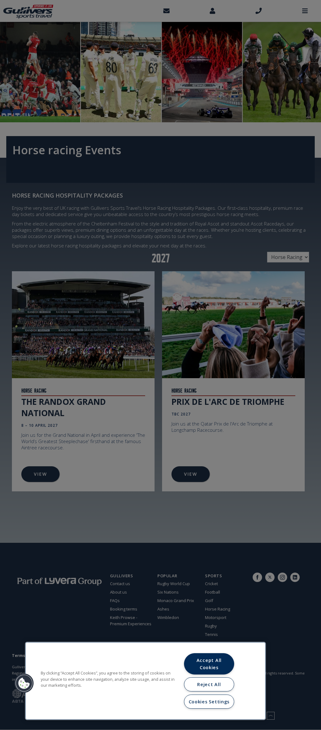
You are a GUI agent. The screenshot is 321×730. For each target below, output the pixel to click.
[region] (145, 681)
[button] (24, 683)
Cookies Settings (209, 702)
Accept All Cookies (209, 663)
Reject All (209, 684)
